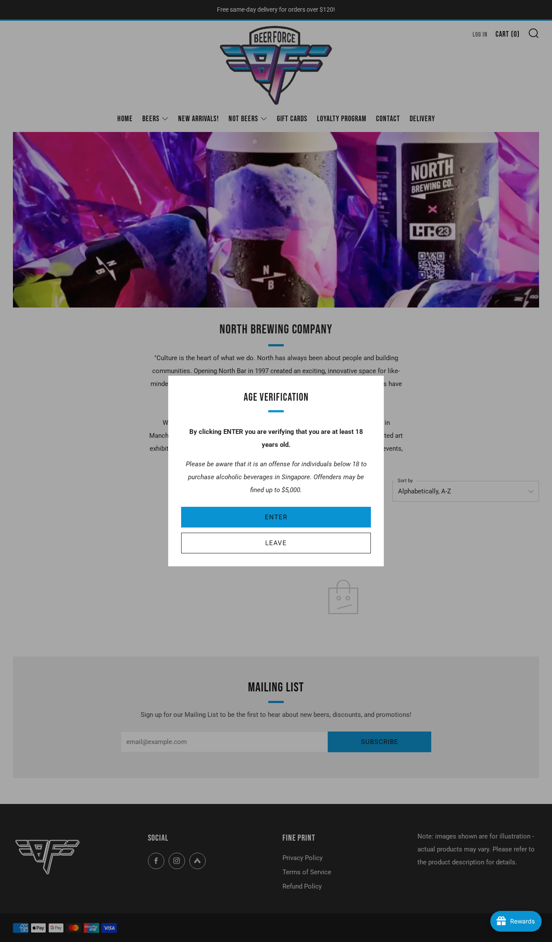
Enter (276, 517)
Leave (276, 543)
